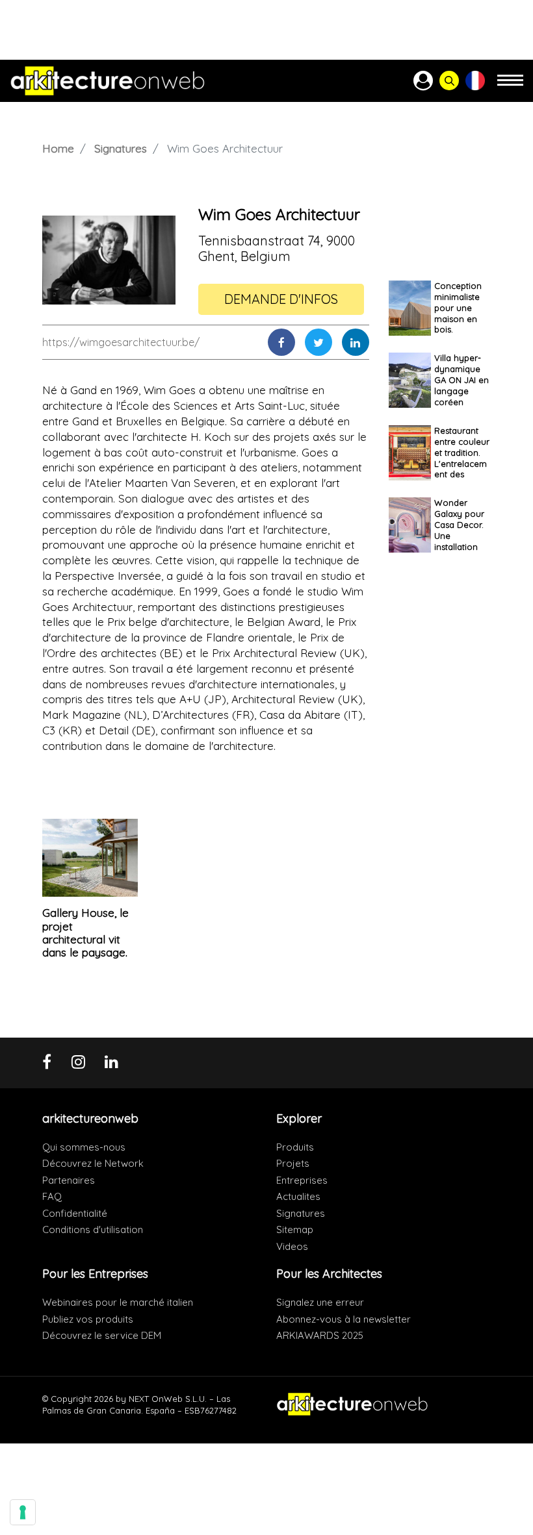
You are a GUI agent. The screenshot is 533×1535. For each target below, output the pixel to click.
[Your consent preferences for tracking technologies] (22, 1512)
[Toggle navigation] (510, 86)
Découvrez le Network (93, 1163)
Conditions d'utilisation (92, 1229)
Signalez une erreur (320, 1302)
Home (58, 148)
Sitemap (294, 1229)
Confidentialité (74, 1213)
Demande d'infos (281, 299)
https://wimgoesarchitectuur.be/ (121, 342)
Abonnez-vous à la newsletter (343, 1319)
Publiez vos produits (87, 1319)
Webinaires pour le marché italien (117, 1302)
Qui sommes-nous (83, 1147)
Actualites (298, 1196)
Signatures (120, 148)
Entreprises (302, 1180)
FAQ (52, 1196)
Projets (292, 1163)
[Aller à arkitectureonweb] (107, 81)
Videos (292, 1246)
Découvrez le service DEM (101, 1335)
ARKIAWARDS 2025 (319, 1335)
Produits (295, 1147)
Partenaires (68, 1180)
